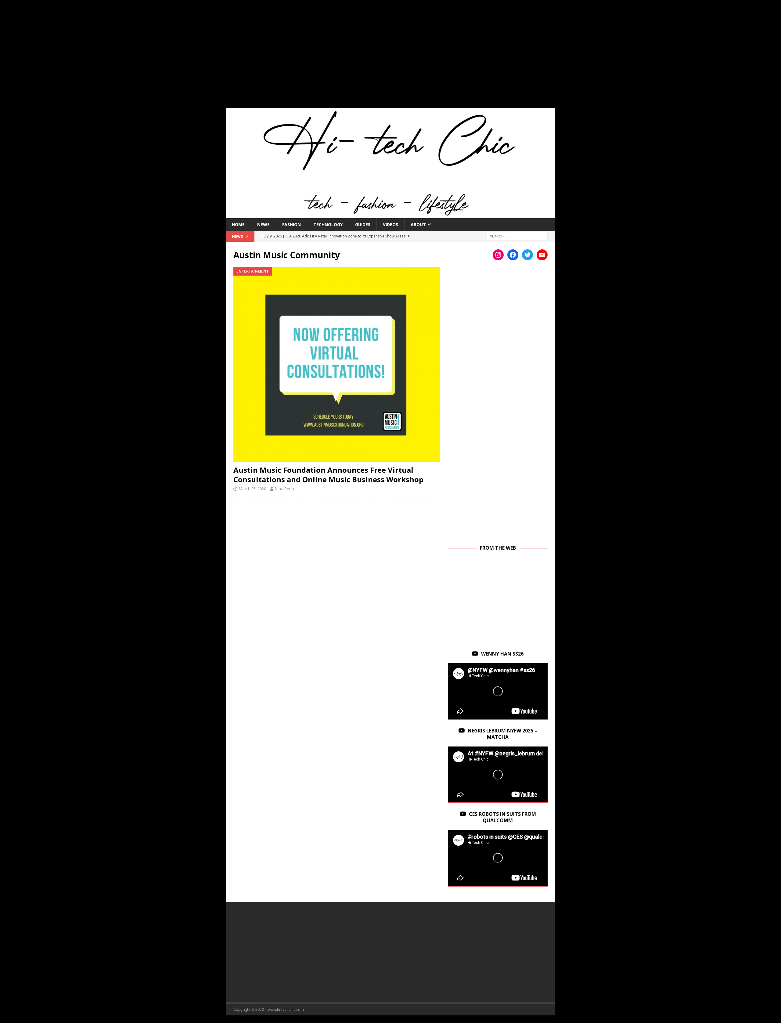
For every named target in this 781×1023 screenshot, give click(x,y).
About (418, 224)
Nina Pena (284, 488)
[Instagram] (498, 254)
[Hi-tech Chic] (390, 214)
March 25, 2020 (252, 488)
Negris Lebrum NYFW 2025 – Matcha (502, 733)
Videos (390, 224)
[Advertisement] (390, 58)
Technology (328, 224)
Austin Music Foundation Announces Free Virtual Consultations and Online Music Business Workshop (328, 474)
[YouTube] (542, 254)
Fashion (291, 224)
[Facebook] (512, 254)
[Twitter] (527, 254)
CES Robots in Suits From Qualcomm (502, 817)
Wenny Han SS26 (502, 653)
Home (238, 224)
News (263, 224)
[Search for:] (517, 236)
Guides (362, 224)
